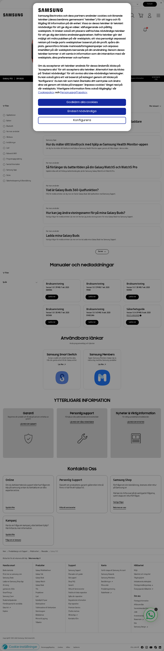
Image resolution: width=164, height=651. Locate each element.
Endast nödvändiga (82, 111)
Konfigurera (82, 120)
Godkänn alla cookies (82, 102)
